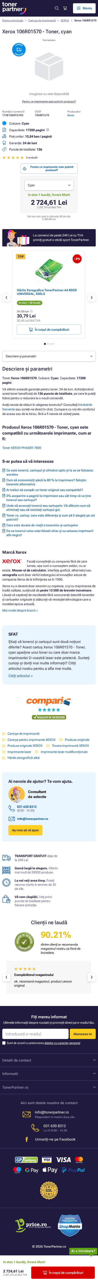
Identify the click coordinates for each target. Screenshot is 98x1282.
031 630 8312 (27, 807)
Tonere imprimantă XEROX (70, 745)
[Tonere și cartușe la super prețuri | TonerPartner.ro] (14, 8)
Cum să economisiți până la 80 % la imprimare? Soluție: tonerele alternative (46, 482)
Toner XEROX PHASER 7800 (21, 448)
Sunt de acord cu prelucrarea (43, 1043)
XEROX (65, 20)
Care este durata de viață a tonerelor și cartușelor (42, 525)
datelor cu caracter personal (62, 1043)
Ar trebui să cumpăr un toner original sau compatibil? (44, 490)
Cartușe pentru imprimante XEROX (31, 740)
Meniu (87, 8)
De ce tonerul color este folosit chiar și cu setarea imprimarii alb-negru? (49, 533)
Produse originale (77, 740)
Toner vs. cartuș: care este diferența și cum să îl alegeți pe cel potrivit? (50, 517)
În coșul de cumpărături (66, 1272)
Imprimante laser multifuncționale (64, 752)
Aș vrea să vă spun (25, 830)
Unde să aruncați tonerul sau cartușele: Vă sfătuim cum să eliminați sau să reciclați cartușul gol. (48, 508)
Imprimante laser (19, 752)
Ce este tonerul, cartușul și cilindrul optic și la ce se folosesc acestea (49, 472)
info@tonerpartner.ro (32, 819)
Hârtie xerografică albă (24, 758)
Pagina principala (12, 20)
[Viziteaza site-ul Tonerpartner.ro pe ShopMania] (70, 1226)
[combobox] (49, 185)
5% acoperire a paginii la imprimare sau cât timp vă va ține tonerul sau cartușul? (48, 498)
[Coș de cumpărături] (65, 8)
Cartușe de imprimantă (42, 20)
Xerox (70, 115)
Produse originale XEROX (25, 745)
